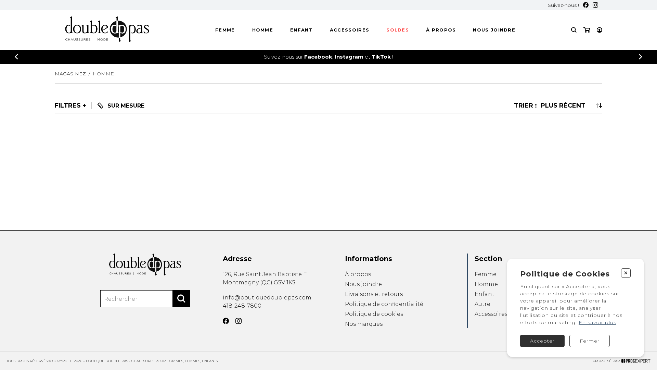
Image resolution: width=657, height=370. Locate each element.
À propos (441, 30)
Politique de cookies (374, 314)
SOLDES (397, 30)
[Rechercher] (181, 298)
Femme (225, 30)
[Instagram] (595, 5)
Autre (482, 304)
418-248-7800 (242, 306)
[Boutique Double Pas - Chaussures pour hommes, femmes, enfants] (145, 264)
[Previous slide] (16, 56)
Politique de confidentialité (384, 304)
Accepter (542, 341)
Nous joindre (494, 30)
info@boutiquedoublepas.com (267, 297)
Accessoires (349, 30)
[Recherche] (574, 30)
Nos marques (364, 324)
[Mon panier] (586, 30)
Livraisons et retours (374, 294)
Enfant (301, 30)
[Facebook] (586, 5)
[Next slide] (640, 56)
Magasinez (70, 74)
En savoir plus (597, 322)
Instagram (349, 56)
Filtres (68, 106)
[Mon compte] (599, 30)
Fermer (590, 341)
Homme (262, 30)
